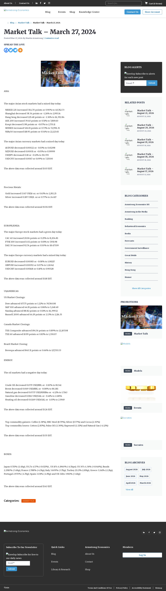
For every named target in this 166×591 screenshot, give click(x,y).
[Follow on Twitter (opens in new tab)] (45, 3)
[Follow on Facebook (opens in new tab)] (40, 3)
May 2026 (144, 476)
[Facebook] (6, 50)
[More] (20, 50)
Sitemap (158, 588)
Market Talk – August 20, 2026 (145, 126)
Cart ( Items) (155, 3)
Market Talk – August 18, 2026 (145, 155)
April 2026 (130, 483)
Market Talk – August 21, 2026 (145, 111)
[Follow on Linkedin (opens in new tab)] (36, 3)
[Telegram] (15, 50)
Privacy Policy (122, 588)
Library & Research (60, 569)
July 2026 (146, 469)
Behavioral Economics (135, 226)
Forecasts (129, 241)
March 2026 (145, 483)
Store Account (152, 12)
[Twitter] (10, 50)
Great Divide (131, 255)
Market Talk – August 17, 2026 (145, 170)
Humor (128, 277)
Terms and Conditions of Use (100, 588)
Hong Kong (130, 270)
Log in (142, 555)
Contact (89, 561)
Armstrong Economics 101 (137, 204)
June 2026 (130, 476)
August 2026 (132, 469)
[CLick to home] (7, 23)
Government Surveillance (137, 248)
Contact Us (24, 3)
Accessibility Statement (141, 588)
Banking (129, 219)
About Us (8, 3)
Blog (47, 12)
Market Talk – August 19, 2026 (145, 140)
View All (129, 489)
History (128, 262)
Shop (72, 12)
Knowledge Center (89, 12)
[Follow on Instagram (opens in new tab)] (49, 3)
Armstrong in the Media (136, 212)
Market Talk (23, 23)
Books (128, 233)
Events (62, 12)
